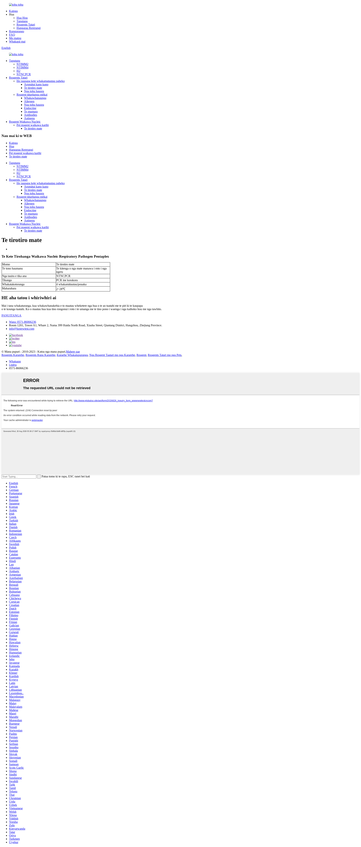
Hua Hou (22, 17)
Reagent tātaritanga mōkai (32, 94)
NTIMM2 (22, 64)
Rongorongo (16, 31)
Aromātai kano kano (36, 84)
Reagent (141, 355)
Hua (11, 146)
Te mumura (31, 111)
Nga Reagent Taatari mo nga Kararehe (112, 355)
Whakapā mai (17, 41)
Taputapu (22, 21)
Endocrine (30, 108)
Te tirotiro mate (33, 87)
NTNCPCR (24, 74)
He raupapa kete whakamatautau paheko (41, 81)
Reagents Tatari (26, 24)
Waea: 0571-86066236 (22, 321)
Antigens (29, 118)
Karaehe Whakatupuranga (72, 355)
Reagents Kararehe (13, 355)
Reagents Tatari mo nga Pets (164, 355)
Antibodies (30, 114)
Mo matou (15, 38)
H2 (18, 70)
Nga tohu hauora (34, 91)
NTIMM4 (22, 67)
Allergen (29, 101)
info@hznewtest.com (21, 328)
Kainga (13, 11)
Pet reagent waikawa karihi (33, 125)
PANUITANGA (11, 315)
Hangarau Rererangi (29, 28)
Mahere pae (73, 351)
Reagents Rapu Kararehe (40, 355)
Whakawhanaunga (35, 98)
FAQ (12, 34)
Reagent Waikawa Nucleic (25, 121)
